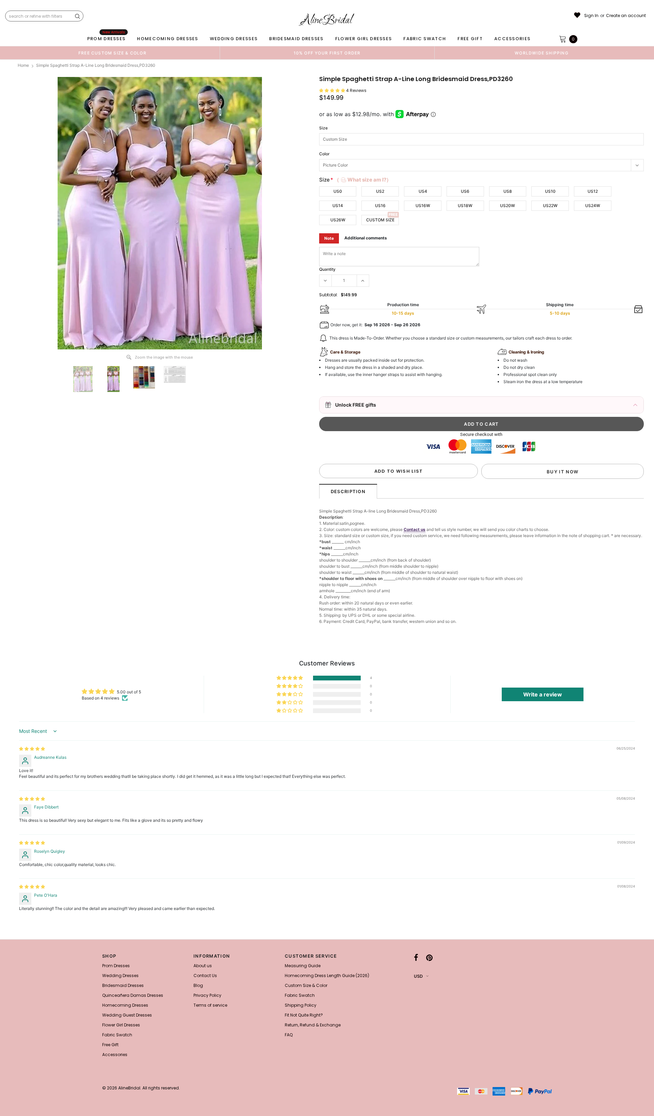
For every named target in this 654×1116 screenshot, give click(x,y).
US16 (380, 205)
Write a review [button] (542, 694)
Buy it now (562, 471)
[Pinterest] (429, 958)
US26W (337, 219)
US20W (507, 205)
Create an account (626, 15)
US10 (550, 191)
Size (323, 127)
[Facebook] (416, 958)
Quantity (327, 269)
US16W (423, 205)
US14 (337, 205)
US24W (592, 205)
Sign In (591, 15)
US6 (465, 191)
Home (23, 65)
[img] (32, 748)
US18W (465, 205)
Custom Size (380, 219)
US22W (550, 205)
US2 (380, 191)
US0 (337, 191)
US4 (423, 191)
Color (324, 153)
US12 (593, 191)
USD (418, 976)
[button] (332, 90)
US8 (507, 191)
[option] (112, 52)
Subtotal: (328, 295)
